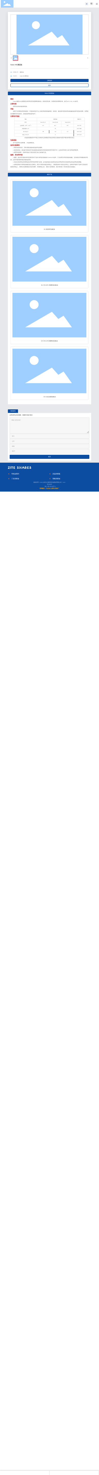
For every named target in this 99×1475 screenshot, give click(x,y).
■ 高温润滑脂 (55, 474)
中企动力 (48, 488)
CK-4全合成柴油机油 (49, 396)
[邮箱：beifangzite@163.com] (74, 1473)
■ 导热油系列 (13, 474)
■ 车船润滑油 (55, 478)
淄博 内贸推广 (55, 488)
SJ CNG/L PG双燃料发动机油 (49, 341)
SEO (64, 482)
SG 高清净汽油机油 (49, 229)
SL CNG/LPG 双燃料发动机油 (49, 285)
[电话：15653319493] (25, 1473)
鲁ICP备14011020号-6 (50, 486)
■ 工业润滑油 (13, 478)
